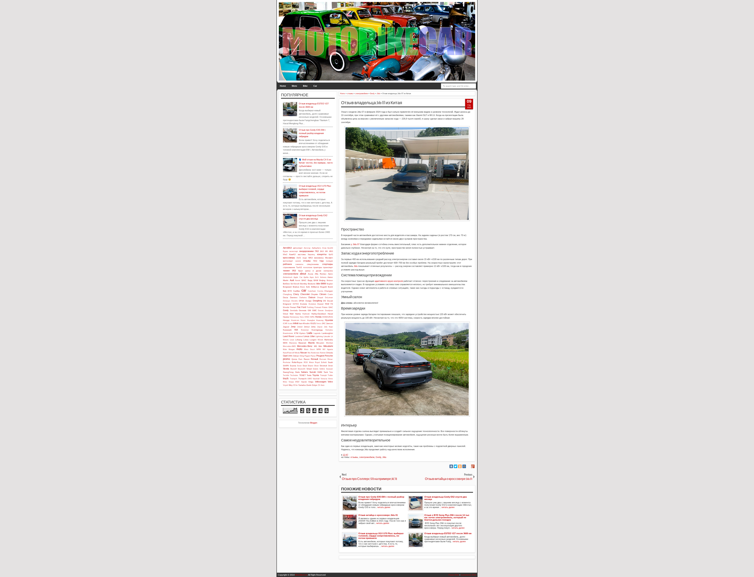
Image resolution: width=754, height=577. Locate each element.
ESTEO (296, 304)
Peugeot (320, 356)
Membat (329, 343)
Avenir (297, 280)
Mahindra (328, 340)
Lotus (305, 340)
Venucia (324, 379)
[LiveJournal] (468, 466)
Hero (302, 317)
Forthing (310, 307)
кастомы (302, 254)
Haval (330, 314)
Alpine (330, 274)
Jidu (356, 266)
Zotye (314, 385)
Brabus (296, 287)
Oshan (296, 356)
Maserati (302, 343)
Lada (309, 333)
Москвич (329, 258)
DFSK (301, 301)
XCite (295, 385)
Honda (318, 317)
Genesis (302, 310)
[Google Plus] (473, 466)
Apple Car (298, 277)
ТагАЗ (299, 267)
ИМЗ (331, 251)
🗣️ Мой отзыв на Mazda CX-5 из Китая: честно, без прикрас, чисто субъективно (316, 162)
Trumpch (293, 379)
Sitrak (330, 366)
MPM (319, 349)
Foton (325, 307)
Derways (286, 301)
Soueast (329, 369)
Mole (285, 349)
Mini (320, 346)
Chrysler (314, 294)
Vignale (304, 382)
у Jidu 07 (355, 244)
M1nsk (320, 340)
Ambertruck (287, 277)
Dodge (309, 301)
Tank (326, 372)
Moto (294, 86)
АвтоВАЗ (287, 248)
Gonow (321, 310)
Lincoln (327, 336)
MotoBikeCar (301, 575)
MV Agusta (328, 349)
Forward (318, 307)
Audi (292, 280)
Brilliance (315, 287)
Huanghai (311, 320)
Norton (323, 353)
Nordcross (315, 353)
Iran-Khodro (304, 323)
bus (284, 291)
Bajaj (310, 280)
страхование (289, 267)
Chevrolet (305, 294)
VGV (297, 382)
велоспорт (293, 251)
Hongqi (286, 320)
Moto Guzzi (309, 349)
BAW (316, 280)
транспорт (328, 267)
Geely (378, 457)
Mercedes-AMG (289, 346)
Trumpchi (302, 379)
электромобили (366, 457)
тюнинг (286, 270)
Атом (324, 248)
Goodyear (329, 310)
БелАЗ (330, 248)
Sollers (322, 369)
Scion (299, 366)
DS (324, 301)
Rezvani (322, 359)
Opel (285, 356)
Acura (310, 274)
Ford (303, 307)
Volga (310, 382)
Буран (285, 251)
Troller (330, 375)
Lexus (306, 336)
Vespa (291, 382)
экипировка (328, 271)
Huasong (319, 320)
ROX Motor (309, 362)
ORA (290, 356)
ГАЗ (317, 251)
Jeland (299, 327)
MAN (285, 343)
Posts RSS (453, 575)
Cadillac (296, 291)
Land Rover (288, 336)
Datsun (311, 297)
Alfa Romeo (320, 274)
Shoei (316, 366)
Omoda (329, 353)
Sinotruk (323, 366)
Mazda (311, 343)
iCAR (285, 323)
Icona (290, 323)
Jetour (307, 327)
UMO (309, 379)
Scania (293, 366)
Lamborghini (327, 333)
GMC (314, 310)
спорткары (327, 264)
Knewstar (305, 330)
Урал (300, 271)
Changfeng (287, 294)
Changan (328, 291)
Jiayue (319, 327)
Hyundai (329, 320)
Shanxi (310, 366)
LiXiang (298, 340)
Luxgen (313, 340)
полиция (329, 261)
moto (299, 349)
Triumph (323, 375)
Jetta (313, 327)
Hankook (306, 314)
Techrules (294, 375)
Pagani (307, 356)
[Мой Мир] (464, 466)
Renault (314, 359)
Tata (331, 372)
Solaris (315, 369)
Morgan (292, 349)
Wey (291, 385)
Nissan (303, 352)
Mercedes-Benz (304, 346)
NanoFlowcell (288, 353)
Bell (292, 284)
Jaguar (286, 327)
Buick (330, 287)
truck (286, 378)
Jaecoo (329, 323)
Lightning (319, 336)
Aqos (312, 277)
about (303, 273)
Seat (305, 366)
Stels (297, 372)
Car (315, 86)
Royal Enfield (321, 362)
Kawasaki (287, 330)
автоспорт (298, 248)
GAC (331, 307)
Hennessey (294, 317)
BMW (323, 283)
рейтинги (287, 264)
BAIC (304, 280)
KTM (296, 333)
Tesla (309, 375)
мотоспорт (288, 261)
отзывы (354, 457)
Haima (298, 314)
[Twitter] (455, 466)
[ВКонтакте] (451, 466)
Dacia (285, 297)
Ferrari (293, 307)
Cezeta (320, 291)
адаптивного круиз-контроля (389, 281)
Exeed (320, 304)
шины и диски (313, 271)
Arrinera (323, 277)
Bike (305, 86)
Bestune (312, 284)
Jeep (293, 326)
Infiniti (295, 323)
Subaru (304, 372)
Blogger (313, 423)
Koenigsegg (317, 330)
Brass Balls (305, 287)
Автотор (307, 248)
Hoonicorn (295, 320)
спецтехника (313, 264)
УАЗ (294, 270)
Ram (300, 359)
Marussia (293, 343)
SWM (319, 372)
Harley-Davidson (318, 314)
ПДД (321, 261)
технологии (307, 267)
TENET (302, 375)
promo (286, 358)
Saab (330, 362)
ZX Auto (321, 385)
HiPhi (312, 317)
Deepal (320, 298)
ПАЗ (315, 261)
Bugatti (323, 287)
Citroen (322, 294)
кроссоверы (289, 257)
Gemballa (294, 310)
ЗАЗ (322, 251)
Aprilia (306, 277)
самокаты (299, 264)
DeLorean (329, 298)
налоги (298, 261)
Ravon (307, 359)
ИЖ (326, 251)
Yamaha (302, 385)
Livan (292, 340)
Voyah (285, 385)
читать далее (383, 507)
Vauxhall (316, 379)
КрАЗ (331, 254)
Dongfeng (317, 301)
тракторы (317, 267)
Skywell (293, 369)
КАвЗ (285, 254)
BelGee (286, 284)
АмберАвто (316, 248)
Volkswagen (320, 381)
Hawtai (286, 317)
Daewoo (293, 297)
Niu (309, 353)
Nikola (297, 353)
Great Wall (288, 314)
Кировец (311, 254)
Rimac (330, 359)
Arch (317, 277)
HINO (307, 317)
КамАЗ (292, 254)
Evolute (303, 304)
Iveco (319, 323)
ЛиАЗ (298, 258)
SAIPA (286, 366)
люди (304, 258)
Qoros (294, 359)
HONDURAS (327, 317)
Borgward (287, 287)
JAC (324, 323)
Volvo (330, 381)
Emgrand (287, 304)
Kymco (302, 333)
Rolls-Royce (297, 362)
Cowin (330, 294)
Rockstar (286, 362)
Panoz (313, 356)
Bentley (303, 284)
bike (318, 283)
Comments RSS (468, 575)
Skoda (286, 369)
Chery (296, 294)
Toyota (315, 375)
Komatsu (329, 330)
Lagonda (317, 333)
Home (283, 86)
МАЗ (310, 258)
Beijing (322, 280)
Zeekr (308, 385)
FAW (327, 304)
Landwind (299, 336)
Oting (302, 356)
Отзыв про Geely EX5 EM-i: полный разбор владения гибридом (312, 133)
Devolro (294, 301)
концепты (322, 254)
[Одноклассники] (460, 466)
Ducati (330, 301)
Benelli (296, 284)
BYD (290, 291)
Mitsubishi (328, 346)
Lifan (312, 336)
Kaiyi (331, 327)
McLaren (320, 343)
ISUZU (313, 323)
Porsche (329, 356)
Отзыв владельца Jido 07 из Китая (371, 103)
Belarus (330, 280)
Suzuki (312, 372)
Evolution (312, 304)
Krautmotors (288, 333)
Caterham (312, 291)
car (303, 290)
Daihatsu (303, 298)
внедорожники (306, 251)
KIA (296, 330)
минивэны (319, 258)
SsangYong (288, 372)
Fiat (298, 307)
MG (315, 346)
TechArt (286, 375)
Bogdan (330, 284)
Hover (303, 320)
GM (309, 310)
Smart (309, 369)
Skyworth (301, 369)
